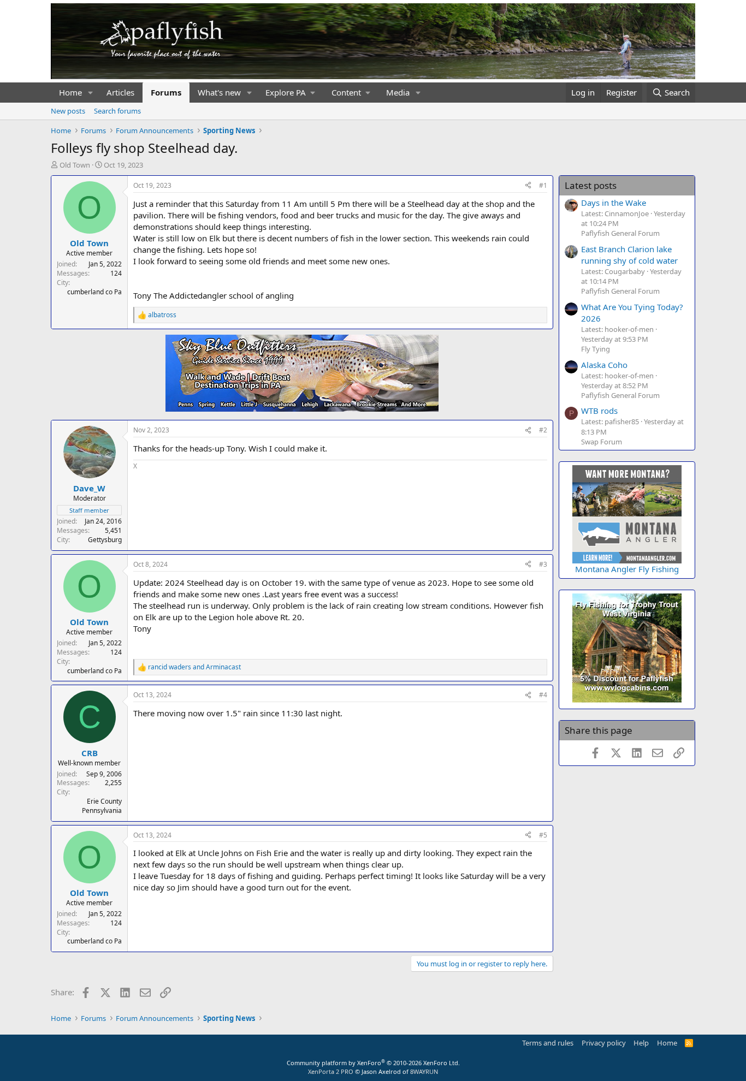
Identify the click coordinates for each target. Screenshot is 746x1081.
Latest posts (591, 185)
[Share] (528, 186)
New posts (68, 111)
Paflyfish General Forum (620, 233)
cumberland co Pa (94, 291)
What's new (219, 92)
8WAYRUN (424, 1071)
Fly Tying (595, 349)
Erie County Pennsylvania (102, 806)
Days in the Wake (613, 202)
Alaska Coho (604, 364)
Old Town (75, 165)
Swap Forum (601, 442)
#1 (543, 185)
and (194, 667)
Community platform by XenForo (373, 1063)
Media (398, 92)
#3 (543, 564)
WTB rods (599, 410)
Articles (120, 92)
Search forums (117, 111)
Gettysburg (105, 539)
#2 (543, 430)
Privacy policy (604, 1043)
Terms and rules (547, 1043)
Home (70, 92)
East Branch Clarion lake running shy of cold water (629, 254)
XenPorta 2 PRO (330, 1071)
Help (641, 1043)
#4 (543, 694)
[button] (90, 92)
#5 (543, 835)
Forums (166, 92)
